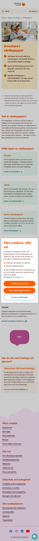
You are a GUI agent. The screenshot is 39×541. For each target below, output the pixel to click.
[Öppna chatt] (34, 536)
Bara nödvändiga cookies (19, 290)
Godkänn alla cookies (19, 283)
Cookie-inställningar (19, 297)
